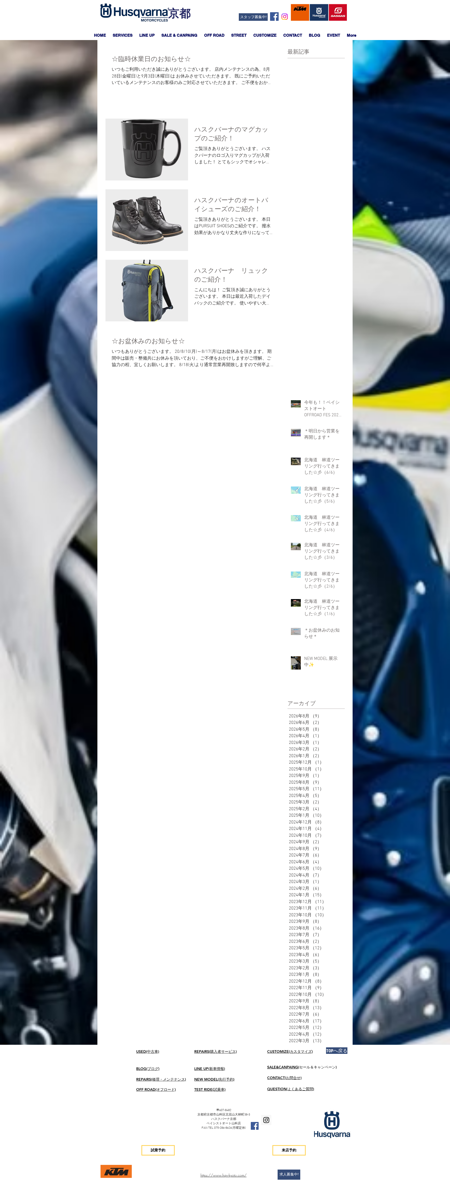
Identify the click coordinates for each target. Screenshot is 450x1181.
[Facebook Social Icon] (274, 16)
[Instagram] (284, 16)
